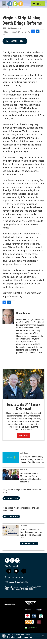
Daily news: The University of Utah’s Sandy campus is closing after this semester (32, 459)
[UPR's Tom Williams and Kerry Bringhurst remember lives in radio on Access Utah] (11, 530)
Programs (23, 526)
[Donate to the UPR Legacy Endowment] (23, 384)
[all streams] (43, 636)
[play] (3, 636)
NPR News (23, 470)
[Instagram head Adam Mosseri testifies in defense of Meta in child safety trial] (11, 474)
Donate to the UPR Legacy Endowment (23, 406)
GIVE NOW (24, 435)
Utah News (24, 453)
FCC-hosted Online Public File (16, 582)
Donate (38, 4)
